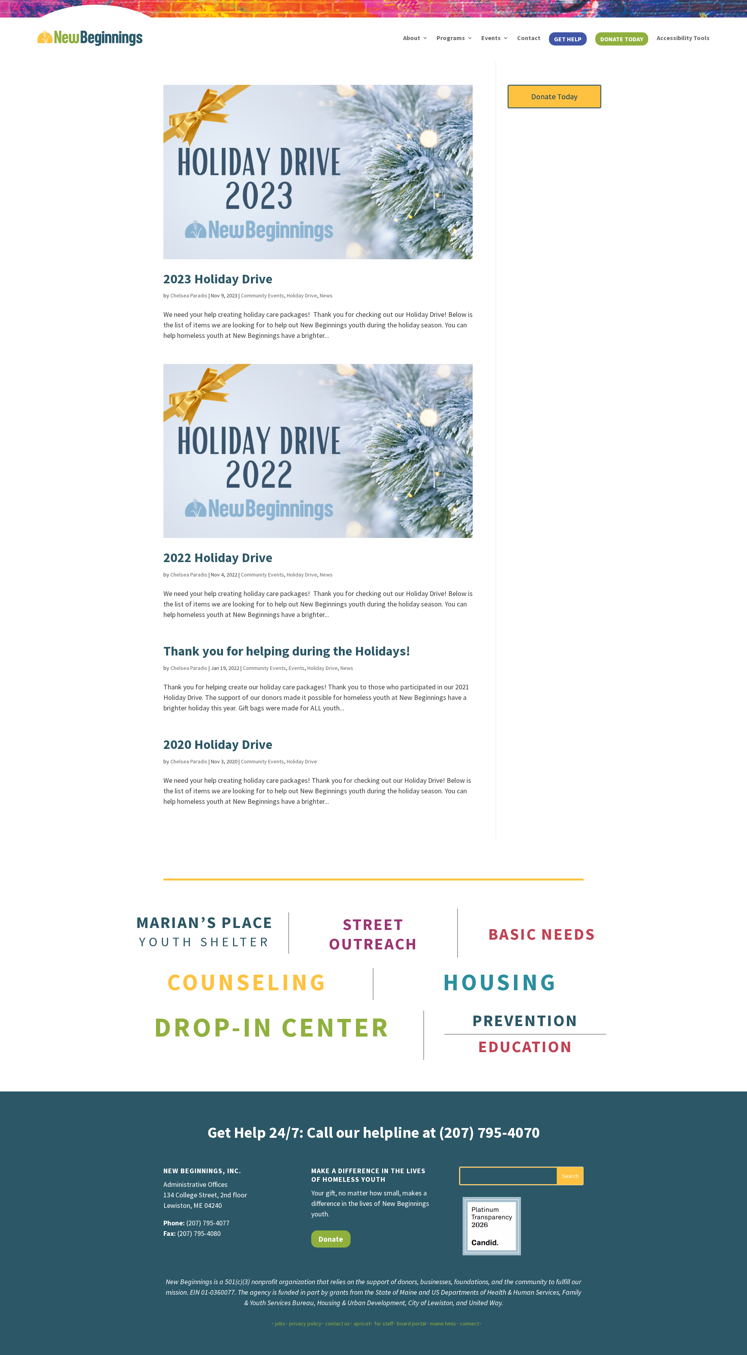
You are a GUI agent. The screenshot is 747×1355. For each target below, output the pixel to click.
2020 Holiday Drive (217, 744)
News (326, 295)
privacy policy (305, 1323)
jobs (280, 1323)
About (411, 38)
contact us (337, 1323)
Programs (451, 38)
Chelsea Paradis (188, 295)
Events (491, 38)
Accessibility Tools (683, 38)
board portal (411, 1323)
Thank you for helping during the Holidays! (286, 651)
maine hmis (443, 1323)
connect (469, 1323)
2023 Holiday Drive (217, 279)
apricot (362, 1323)
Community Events (262, 295)
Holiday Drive (302, 295)
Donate (331, 1239)
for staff (383, 1323)
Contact (528, 38)
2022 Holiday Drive (217, 557)
